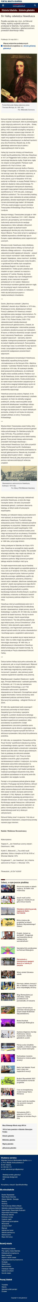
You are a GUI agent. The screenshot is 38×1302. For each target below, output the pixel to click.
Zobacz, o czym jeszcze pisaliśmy (15, 882)
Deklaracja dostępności (10, 1177)
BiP (4, 1179)
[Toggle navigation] (3, 5)
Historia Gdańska (9, 10)
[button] (35, 5)
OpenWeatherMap (22, 1184)
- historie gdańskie (26, 10)
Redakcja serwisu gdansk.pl (11, 1174)
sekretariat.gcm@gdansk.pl (14, 1169)
